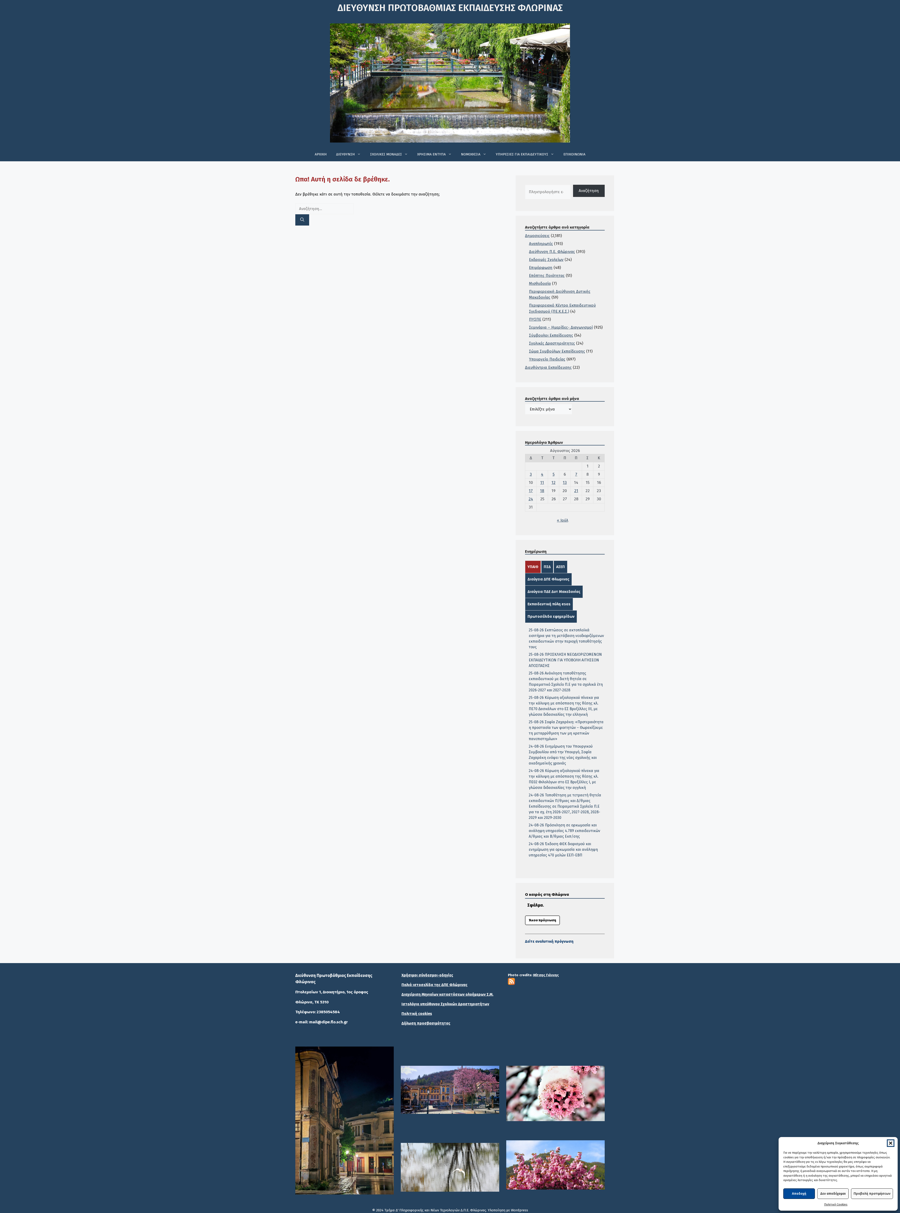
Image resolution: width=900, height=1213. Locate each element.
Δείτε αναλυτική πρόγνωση (549, 941)
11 (542, 482)
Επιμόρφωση (540, 267)
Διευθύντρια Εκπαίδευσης (548, 367)
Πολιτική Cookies (836, 1204)
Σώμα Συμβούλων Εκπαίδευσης (557, 351)
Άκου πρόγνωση (542, 920)
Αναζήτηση (589, 190)
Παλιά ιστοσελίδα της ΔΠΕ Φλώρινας (434, 985)
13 (565, 482)
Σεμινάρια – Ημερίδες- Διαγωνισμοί (561, 327)
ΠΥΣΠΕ (535, 319)
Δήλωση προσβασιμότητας (425, 1023)
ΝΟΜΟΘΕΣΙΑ (470, 154)
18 (542, 490)
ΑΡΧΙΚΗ (321, 154)
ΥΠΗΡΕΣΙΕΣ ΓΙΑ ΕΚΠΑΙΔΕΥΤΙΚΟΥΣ (522, 154)
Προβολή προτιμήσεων (872, 1193)
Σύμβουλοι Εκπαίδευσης (551, 335)
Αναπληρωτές (541, 243)
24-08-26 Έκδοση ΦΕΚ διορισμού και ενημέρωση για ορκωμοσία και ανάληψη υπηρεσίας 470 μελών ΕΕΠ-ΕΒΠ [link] (563, 849)
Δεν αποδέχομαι (833, 1193)
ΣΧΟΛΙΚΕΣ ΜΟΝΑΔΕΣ (386, 154)
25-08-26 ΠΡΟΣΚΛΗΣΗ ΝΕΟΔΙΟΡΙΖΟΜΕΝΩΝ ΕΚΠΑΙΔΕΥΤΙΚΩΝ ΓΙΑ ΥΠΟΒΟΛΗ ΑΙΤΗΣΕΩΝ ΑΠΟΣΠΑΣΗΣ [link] (565, 660)
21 (576, 490)
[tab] (533, 567)
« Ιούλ (562, 520)
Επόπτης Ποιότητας (547, 275)
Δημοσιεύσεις (537, 235)
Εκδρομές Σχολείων (546, 259)
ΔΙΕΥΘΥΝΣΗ (345, 154)
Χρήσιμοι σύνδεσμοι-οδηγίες (427, 975)
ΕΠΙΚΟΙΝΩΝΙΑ (574, 154)
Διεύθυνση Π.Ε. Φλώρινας (552, 251)
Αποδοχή (799, 1193)
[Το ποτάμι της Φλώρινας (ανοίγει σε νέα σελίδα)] (450, 1090)
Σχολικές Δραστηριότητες (552, 343)
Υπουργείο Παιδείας (547, 359)
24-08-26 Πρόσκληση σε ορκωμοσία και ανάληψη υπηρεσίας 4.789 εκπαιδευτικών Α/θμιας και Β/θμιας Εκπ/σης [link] (564, 831)
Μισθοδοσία (540, 283)
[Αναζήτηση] (302, 220)
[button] (890, 1143)
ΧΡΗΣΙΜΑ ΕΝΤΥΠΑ (431, 154)
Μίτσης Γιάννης (546, 975)
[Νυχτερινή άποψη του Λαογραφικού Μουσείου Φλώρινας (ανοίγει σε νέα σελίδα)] (344, 1120)
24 (531, 499)
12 (553, 482)
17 (531, 490)
